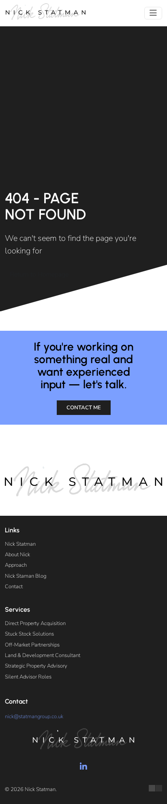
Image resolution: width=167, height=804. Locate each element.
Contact (14, 586)
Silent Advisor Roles (28, 677)
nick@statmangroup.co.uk (34, 716)
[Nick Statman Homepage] (45, 11)
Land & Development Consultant (42, 655)
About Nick (17, 554)
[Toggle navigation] (153, 13)
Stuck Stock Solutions (29, 634)
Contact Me (83, 407)
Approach (16, 565)
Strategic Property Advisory (36, 666)
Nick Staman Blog (25, 576)
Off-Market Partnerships (32, 645)
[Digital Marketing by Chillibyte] (155, 788)
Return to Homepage (39, 274)
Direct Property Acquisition (35, 623)
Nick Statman (20, 544)
